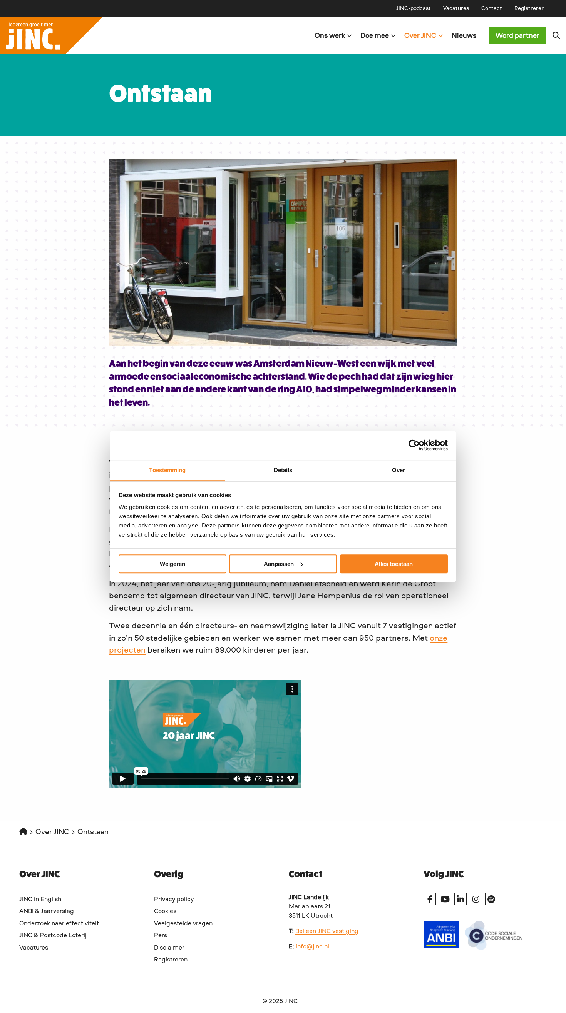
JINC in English (40, 899)
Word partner (517, 35)
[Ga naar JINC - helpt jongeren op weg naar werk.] (23, 832)
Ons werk (330, 35)
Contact (491, 8)
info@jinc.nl (312, 947)
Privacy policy (174, 899)
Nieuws (464, 35)
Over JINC (420, 35)
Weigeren (172, 564)
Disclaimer (169, 948)
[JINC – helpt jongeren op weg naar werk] (141, 35)
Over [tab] (398, 470)
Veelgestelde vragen (183, 924)
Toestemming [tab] (167, 470)
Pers (160, 936)
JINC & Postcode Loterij (53, 936)
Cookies (165, 911)
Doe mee (374, 35)
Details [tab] (283, 470)
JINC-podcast (413, 8)
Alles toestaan (394, 564)
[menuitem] (413, 8)
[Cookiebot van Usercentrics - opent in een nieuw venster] (414, 445)
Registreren (529, 8)
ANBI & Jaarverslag (46, 911)
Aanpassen (279, 564)
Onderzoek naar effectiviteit (59, 924)
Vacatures (456, 8)
